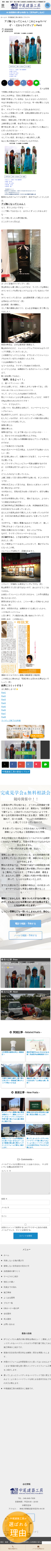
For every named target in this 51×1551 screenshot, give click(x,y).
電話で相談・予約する (25, 923)
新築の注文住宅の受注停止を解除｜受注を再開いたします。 (38, 1113)
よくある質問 (9, 1298)
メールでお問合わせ (38, 1548)
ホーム (6, 1255)
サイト (4, 1216)
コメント (6, 1171)
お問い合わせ (9, 1324)
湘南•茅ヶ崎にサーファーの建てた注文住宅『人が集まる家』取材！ (38, 1080)
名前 (4, 1199)
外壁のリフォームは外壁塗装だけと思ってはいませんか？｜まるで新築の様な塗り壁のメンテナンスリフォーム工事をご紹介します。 (13, 1143)
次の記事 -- (25, 992)
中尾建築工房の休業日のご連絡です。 (19, 1388)
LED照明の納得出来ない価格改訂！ (13, 1053)
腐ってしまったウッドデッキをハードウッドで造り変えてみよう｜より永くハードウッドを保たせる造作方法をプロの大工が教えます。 (38, 1143)
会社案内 (7, 1314)
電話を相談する (12, 1548)
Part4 (3, 703)
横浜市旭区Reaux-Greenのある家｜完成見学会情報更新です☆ (38, 1053)
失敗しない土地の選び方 (14, 1260)
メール (5, 1207)
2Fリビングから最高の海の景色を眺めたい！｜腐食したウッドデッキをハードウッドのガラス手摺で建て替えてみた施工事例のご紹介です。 (13, 1116)
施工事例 (7, 1292)
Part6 (3, 710)
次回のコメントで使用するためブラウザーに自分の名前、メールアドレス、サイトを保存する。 (25, 1228)
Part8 (3, 717)
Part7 (3, 714)
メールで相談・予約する (25, 935)
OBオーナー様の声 (11, 1308)
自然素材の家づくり (12, 1271)
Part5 (3, 707)
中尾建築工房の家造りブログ (15, 772)
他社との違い (9, 1282)
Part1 (3, 692)
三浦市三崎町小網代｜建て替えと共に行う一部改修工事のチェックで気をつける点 (13, 1080)
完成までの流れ (10, 1287)
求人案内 (7, 1319)
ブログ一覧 (8, 1303)
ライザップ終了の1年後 (11, 720)
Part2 (3, 696)
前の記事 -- (25, 959)
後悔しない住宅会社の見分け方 (16, 1266)
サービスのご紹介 (11, 1276)
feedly (26, 753)
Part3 (3, 699)
